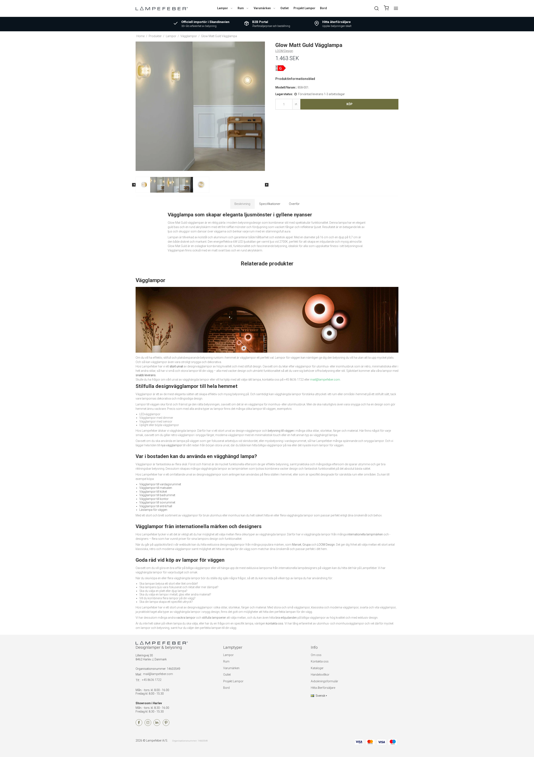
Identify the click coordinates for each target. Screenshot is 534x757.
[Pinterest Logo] (166, 725)
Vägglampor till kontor (154, 499)
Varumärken (262, 8)
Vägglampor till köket (153, 491)
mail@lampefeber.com (158, 674)
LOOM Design (326, 544)
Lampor (222, 8)
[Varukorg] (386, 8)
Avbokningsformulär (324, 681)
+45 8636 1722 (151, 679)
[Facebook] (139, 725)
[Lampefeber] (162, 8)
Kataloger (317, 668)
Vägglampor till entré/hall (155, 506)
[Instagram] (148, 725)
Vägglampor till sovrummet (157, 502)
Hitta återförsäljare (323, 687)
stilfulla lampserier (214, 617)
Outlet (284, 8)
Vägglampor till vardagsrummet (160, 484)
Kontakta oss (320, 661)
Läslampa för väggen (153, 509)
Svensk (320, 695)
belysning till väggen (281, 430)
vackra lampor (185, 617)
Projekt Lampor (304, 8)
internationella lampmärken (365, 534)
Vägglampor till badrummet (157, 495)
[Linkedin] (157, 725)
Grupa (306, 544)
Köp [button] (349, 104)
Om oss (316, 655)
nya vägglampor (171, 445)
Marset (296, 544)
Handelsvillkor (320, 674)
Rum (241, 8)
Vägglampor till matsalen (155, 488)
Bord (323, 8)
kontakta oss (274, 623)
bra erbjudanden (286, 617)
